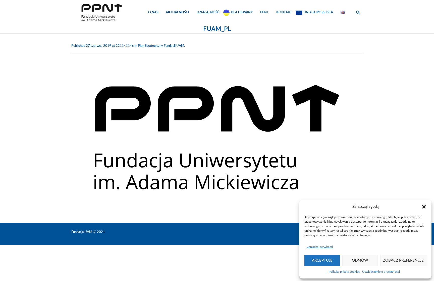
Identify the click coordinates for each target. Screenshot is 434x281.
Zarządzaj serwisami (320, 246)
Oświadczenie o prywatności (381, 271)
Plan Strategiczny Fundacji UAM (161, 46)
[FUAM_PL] (217, 137)
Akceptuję (322, 260)
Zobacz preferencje (403, 260)
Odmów (360, 260)
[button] (423, 206)
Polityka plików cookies (344, 271)
